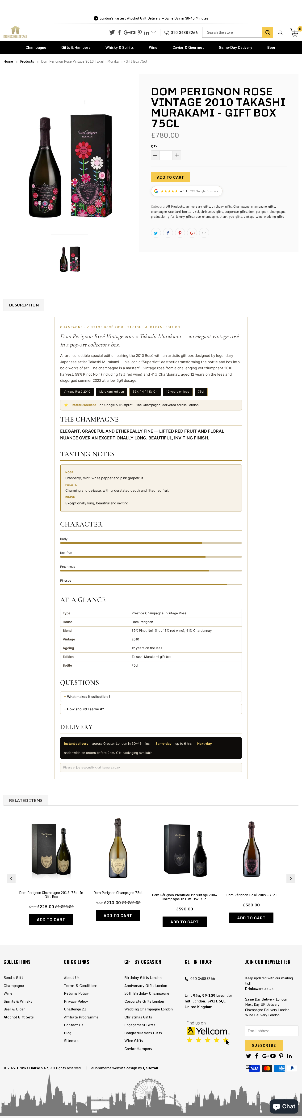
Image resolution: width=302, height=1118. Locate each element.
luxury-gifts (184, 216)
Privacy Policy (76, 1001)
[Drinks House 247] (15, 32)
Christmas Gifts (138, 1017)
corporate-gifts (236, 211)
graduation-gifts (163, 216)
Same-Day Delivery (235, 47)
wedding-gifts (274, 216)
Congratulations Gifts (143, 1033)
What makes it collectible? (88, 697)
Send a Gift (13, 977)
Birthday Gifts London (143, 977)
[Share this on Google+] (192, 233)
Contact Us (73, 1025)
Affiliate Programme (81, 1017)
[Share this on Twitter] (156, 233)
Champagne (35, 47)
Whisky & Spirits (119, 47)
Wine (153, 47)
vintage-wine (253, 216)
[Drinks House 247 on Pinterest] (139, 33)
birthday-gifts (222, 206)
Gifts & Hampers (75, 47)
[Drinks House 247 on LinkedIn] (146, 33)
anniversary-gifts (197, 206)
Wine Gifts (133, 1040)
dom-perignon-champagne (266, 211)
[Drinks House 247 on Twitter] (112, 32)
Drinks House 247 (32, 1068)
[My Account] (282, 29)
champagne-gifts (263, 206)
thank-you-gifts (230, 216)
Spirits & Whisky (18, 1001)
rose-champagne (206, 216)
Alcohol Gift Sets (19, 1017)
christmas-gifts (212, 211)
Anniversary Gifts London (145, 985)
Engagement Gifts (139, 1025)
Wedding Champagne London (148, 1009)
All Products (175, 206)
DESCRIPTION (24, 305)
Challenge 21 (75, 1009)
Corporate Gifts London (144, 1001)
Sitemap (71, 1040)
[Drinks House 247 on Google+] (126, 33)
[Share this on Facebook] (168, 233)
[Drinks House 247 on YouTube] (132, 33)
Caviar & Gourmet (188, 47)
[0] (294, 32)
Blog (67, 1033)
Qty (154, 146)
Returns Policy (76, 993)
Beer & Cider (14, 1009)
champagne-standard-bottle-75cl (175, 211)
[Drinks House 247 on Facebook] (119, 33)
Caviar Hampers (138, 1048)
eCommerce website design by (116, 1068)
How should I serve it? (85, 709)
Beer (271, 47)
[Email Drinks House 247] (153, 33)
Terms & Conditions (80, 985)
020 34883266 (184, 32)
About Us (72, 977)
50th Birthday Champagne (146, 993)
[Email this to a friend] (204, 233)
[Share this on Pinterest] (180, 233)
